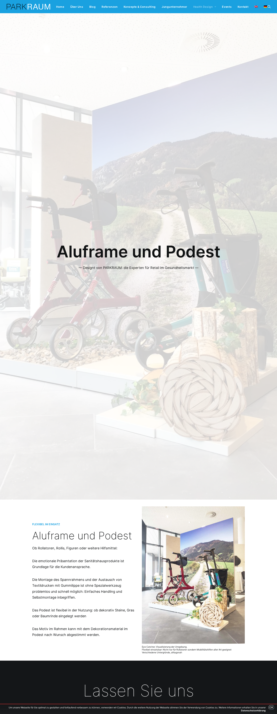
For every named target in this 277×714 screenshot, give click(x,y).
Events (227, 6)
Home (60, 6)
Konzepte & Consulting (140, 6)
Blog (92, 6)
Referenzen (110, 6)
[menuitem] (60, 6)
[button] (269, 6)
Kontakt (243, 6)
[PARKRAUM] (28, 6)
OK (271, 707)
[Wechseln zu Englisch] (256, 6)
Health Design (203, 6)
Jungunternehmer (174, 6)
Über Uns (76, 6)
